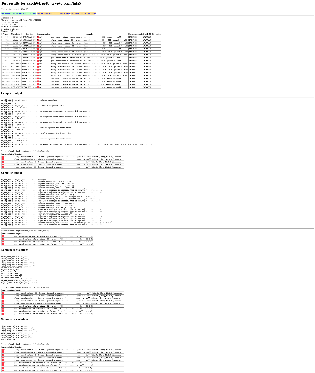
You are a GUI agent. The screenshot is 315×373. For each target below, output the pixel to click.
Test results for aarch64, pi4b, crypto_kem (53, 13)
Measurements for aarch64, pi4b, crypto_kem (18, 13)
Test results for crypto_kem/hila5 (83, 13)
